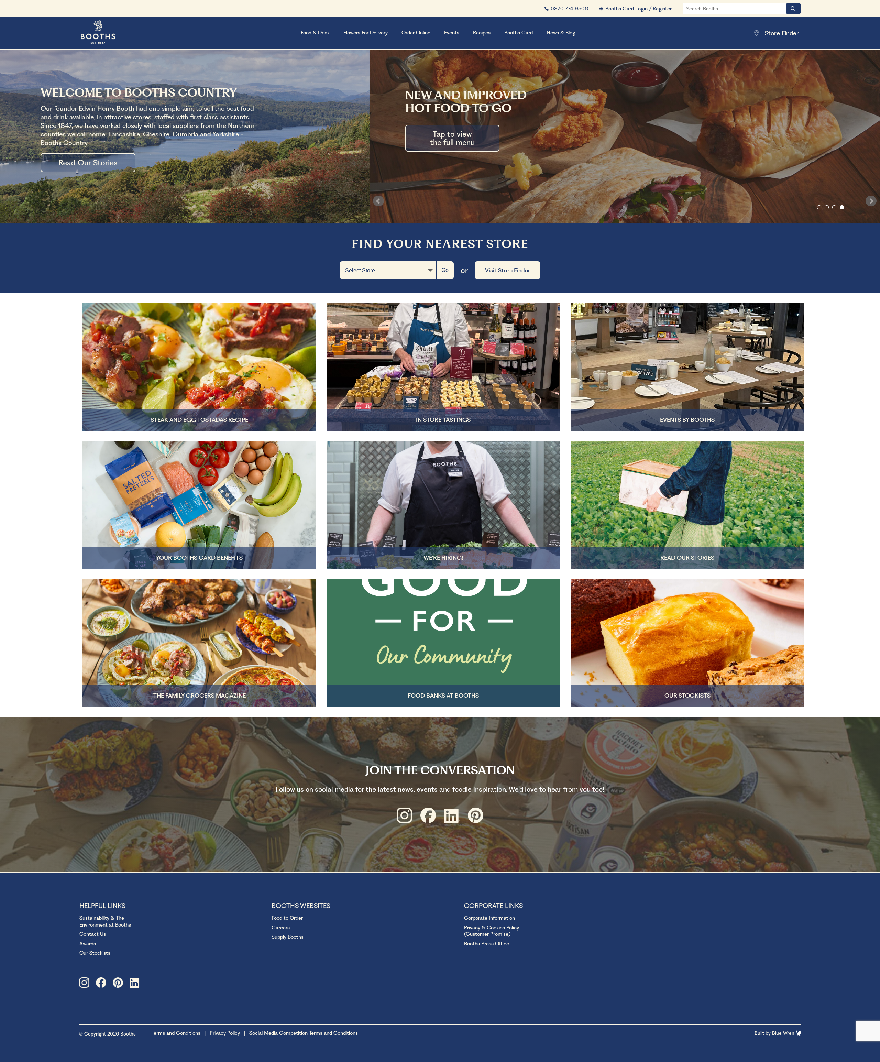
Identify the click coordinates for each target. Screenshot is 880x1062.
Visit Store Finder (507, 270)
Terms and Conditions (176, 1033)
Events (451, 33)
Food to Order (287, 918)
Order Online (416, 33)
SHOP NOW (451, 160)
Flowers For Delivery (365, 33)
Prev (378, 201)
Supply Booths (288, 937)
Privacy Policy (225, 1033)
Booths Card (518, 33)
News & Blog (561, 33)
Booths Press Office (486, 944)
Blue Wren (784, 1033)
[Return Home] (106, 33)
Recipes (482, 33)
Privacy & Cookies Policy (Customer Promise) (491, 931)
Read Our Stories (88, 162)
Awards (87, 944)
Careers (281, 927)
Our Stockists (94, 953)
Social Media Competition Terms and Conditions (303, 1033)
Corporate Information (489, 918)
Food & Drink (315, 33)
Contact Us (92, 934)
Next (871, 201)
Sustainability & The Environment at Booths (105, 921)
